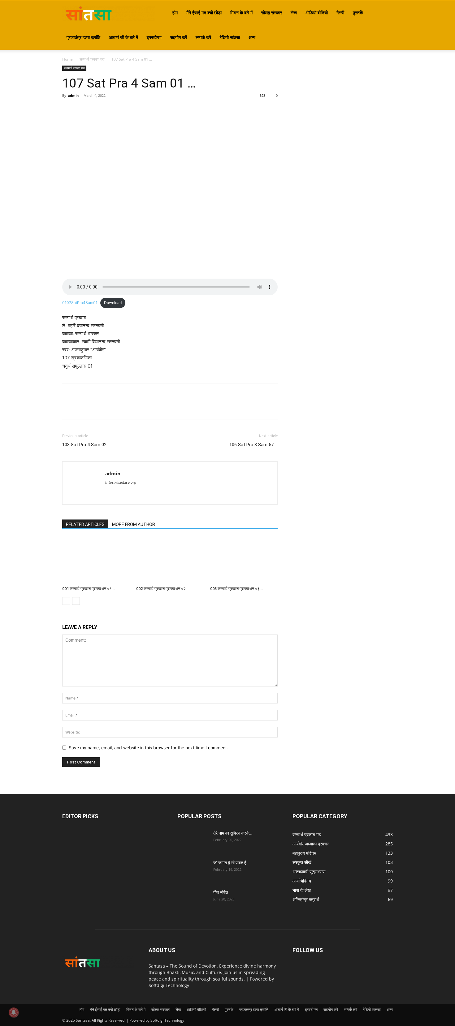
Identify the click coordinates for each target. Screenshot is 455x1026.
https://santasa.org (120, 482)
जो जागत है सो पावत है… (231, 862)
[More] (125, 109)
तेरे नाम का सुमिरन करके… (232, 833)
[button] (385, 13)
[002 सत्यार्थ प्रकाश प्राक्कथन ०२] (170, 560)
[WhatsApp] (111, 109)
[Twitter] (82, 109)
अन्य (252, 37)
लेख (294, 12)
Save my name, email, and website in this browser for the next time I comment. (148, 747)
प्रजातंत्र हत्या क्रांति (83, 37)
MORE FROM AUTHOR (133, 524)
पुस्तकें (358, 12)
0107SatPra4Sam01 (80, 302)
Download (113, 302)
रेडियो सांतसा (230, 37)
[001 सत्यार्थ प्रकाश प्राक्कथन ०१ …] (96, 560)
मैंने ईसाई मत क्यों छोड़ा (204, 12)
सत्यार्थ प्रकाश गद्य (92, 59)
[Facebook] (68, 109)
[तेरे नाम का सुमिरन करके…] (192, 841)
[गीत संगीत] (192, 900)
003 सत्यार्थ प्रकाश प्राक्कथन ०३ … (236, 588)
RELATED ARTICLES (85, 524)
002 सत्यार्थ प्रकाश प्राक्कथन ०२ (160, 588)
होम (175, 12)
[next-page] (76, 601)
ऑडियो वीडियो (317, 12)
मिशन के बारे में (241, 12)
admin (73, 95)
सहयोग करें (178, 37)
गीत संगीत (220, 892)
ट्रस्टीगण (154, 37)
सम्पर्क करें (203, 37)
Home (67, 59)
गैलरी (340, 12)
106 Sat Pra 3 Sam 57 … (253, 444)
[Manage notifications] (14, 1012)
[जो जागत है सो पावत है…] (192, 870)
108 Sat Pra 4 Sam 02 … (86, 444)
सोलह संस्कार (271, 12)
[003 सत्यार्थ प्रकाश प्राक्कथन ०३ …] (244, 560)
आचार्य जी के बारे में (123, 37)
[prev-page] (66, 601)
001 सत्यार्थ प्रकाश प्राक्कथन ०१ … (88, 588)
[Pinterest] (97, 109)
